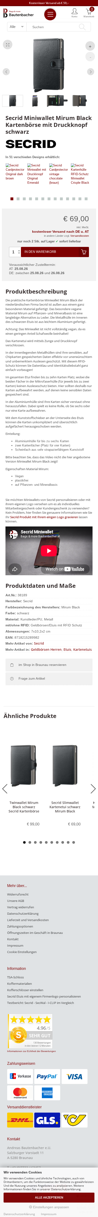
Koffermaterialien (19, 983)
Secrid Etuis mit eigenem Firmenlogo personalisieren (44, 996)
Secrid (39, 643)
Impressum (15, 945)
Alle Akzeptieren (49, 1197)
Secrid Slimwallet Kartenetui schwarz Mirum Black (64, 806)
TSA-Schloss (15, 977)
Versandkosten (79, 235)
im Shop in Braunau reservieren (42, 665)
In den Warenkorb (40, 252)
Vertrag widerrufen (20, 907)
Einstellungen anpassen (50, 1207)
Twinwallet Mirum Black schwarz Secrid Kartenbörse (24, 806)
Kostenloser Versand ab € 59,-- (49, 3)
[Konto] (75, 12)
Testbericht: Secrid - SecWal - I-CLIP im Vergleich (40, 1003)
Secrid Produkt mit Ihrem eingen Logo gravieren (44, 517)
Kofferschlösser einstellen (25, 990)
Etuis (67, 649)
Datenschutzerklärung (23, 913)
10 (73, 842)
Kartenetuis (82, 649)
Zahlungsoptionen (20, 926)
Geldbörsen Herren (46, 649)
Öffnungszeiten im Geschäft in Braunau (35, 933)
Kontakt (13, 939)
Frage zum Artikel (32, 678)
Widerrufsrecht (18, 894)
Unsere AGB (15, 901)
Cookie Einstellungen (22, 952)
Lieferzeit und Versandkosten (28, 920)
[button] (12, 198)
